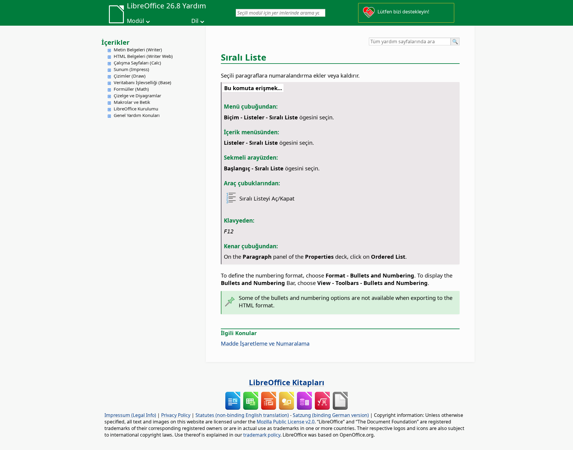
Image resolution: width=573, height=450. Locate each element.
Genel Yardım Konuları (137, 115)
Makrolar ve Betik (132, 102)
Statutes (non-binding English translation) (242, 415)
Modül (135, 21)
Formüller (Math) (131, 89)
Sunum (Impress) (131, 69)
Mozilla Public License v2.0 (286, 421)
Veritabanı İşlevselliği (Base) (142, 82)
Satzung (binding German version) (331, 415)
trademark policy (261, 434)
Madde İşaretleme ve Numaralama (265, 343)
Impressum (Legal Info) (130, 415)
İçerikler (115, 42)
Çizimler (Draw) (130, 76)
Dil (194, 21)
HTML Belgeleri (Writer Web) (143, 56)
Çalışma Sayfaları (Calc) (137, 63)
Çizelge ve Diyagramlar (137, 95)
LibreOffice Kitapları (286, 382)
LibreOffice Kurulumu (136, 109)
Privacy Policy (175, 415)
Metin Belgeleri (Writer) (138, 50)
